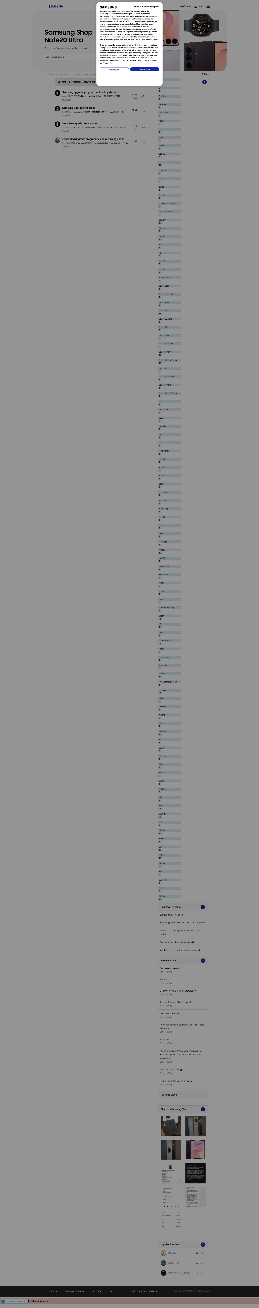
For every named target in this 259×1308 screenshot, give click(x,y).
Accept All (145, 70)
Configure (114, 70)
